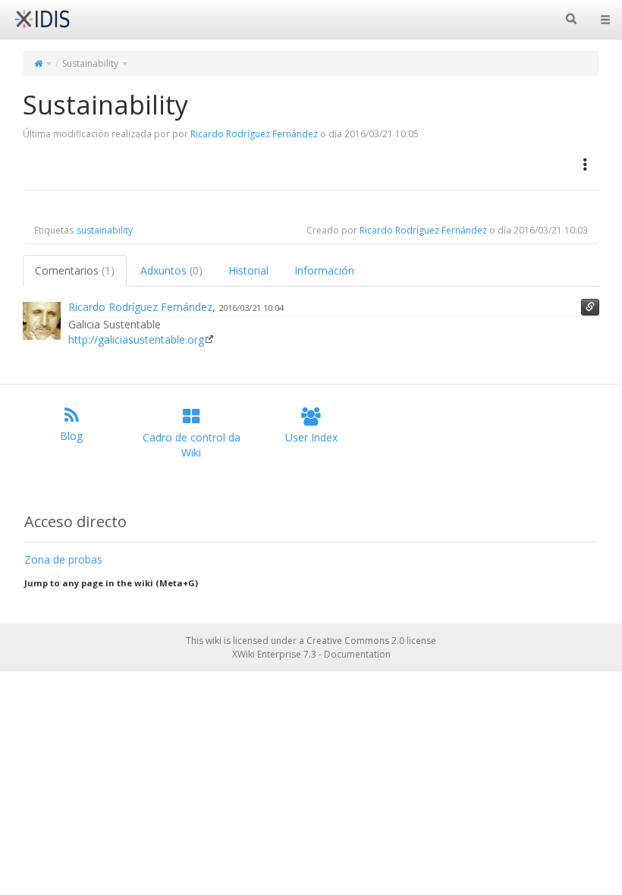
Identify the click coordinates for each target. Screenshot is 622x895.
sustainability (105, 230)
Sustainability (90, 63)
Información (324, 270)
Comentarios (75, 270)
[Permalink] (590, 307)
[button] (585, 164)
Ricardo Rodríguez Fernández (254, 133)
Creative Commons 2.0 (355, 640)
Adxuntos (171, 270)
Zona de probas (63, 559)
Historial (248, 270)
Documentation (357, 654)
